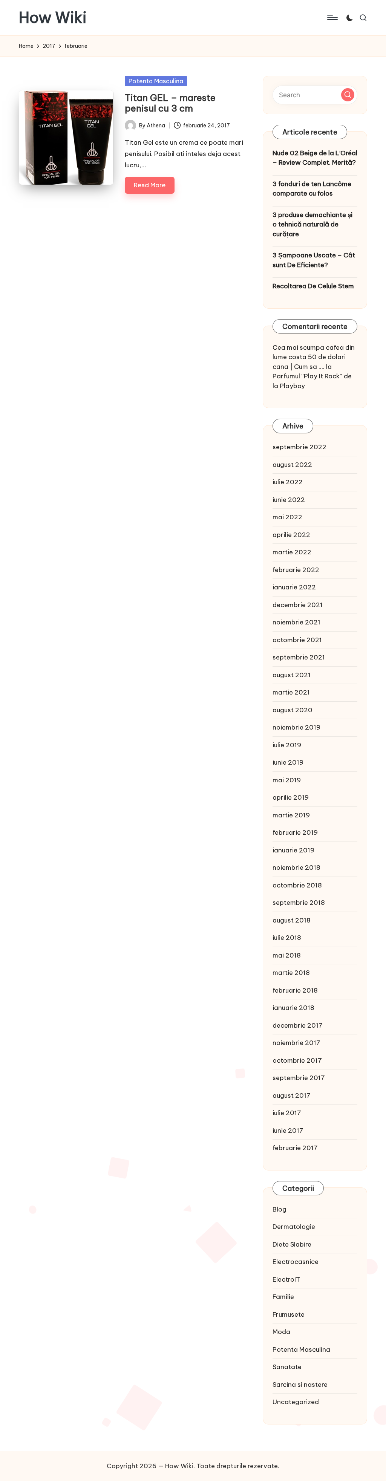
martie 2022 (292, 552)
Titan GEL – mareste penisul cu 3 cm (170, 103)
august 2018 (292, 920)
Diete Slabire (292, 1244)
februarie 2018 (295, 990)
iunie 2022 (289, 500)
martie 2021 (291, 692)
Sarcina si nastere (300, 1384)
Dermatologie (294, 1226)
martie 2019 (291, 815)
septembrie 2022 (299, 447)
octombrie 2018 (297, 885)
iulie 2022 (288, 482)
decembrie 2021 (298, 605)
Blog (279, 1209)
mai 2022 (287, 517)
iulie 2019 (287, 745)
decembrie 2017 (298, 1025)
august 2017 (292, 1095)
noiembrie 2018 (296, 867)
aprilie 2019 (291, 797)
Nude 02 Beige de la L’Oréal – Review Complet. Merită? (315, 158)
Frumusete (289, 1314)
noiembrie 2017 (296, 1043)
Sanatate (287, 1367)
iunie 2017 (288, 1130)
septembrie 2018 (299, 902)
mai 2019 (287, 780)
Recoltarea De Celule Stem (313, 286)
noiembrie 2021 (296, 622)
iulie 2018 (287, 937)
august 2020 (292, 710)
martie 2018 (291, 972)
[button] (347, 94)
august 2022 (292, 465)
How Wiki (53, 17)
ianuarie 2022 (294, 587)
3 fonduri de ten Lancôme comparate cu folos (312, 189)
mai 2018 (287, 955)
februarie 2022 (296, 570)
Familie (283, 1297)
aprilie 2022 (291, 535)
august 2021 (292, 675)
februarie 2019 (295, 832)
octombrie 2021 (297, 640)
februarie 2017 (295, 1148)
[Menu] (332, 17)
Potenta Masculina (156, 81)
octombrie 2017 (297, 1060)
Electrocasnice (296, 1262)
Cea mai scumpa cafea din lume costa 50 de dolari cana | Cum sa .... (314, 357)
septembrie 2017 (299, 1078)
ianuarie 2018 (293, 1008)
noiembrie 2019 (296, 727)
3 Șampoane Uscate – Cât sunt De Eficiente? (314, 260)
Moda (281, 1332)
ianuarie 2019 (293, 850)
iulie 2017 (287, 1113)
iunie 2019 (288, 762)
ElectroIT (286, 1279)
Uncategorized (296, 1402)
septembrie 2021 (299, 657)
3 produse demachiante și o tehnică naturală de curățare (312, 224)
